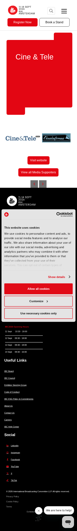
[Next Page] (43, 184)
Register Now (22, 22)
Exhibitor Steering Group (15, 385)
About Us (8, 406)
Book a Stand (54, 22)
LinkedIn (15, 446)
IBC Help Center (11, 427)
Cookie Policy (12, 501)
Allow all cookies (38, 288)
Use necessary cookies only (38, 313)
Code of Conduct (12, 392)
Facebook (15, 459)
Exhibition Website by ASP (38, 512)
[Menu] (64, 10)
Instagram (15, 452)
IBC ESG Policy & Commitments (18, 399)
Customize (36, 301)
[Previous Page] (34, 184)
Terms (9, 506)
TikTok (14, 480)
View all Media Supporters (38, 172)
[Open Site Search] (51, 11)
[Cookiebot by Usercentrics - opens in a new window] (56, 214)
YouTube (15, 466)
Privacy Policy (12, 496)
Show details (56, 276)
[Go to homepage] (21, 16)
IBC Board (9, 371)
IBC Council (9, 378)
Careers (8, 420)
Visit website (38, 160)
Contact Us (9, 413)
